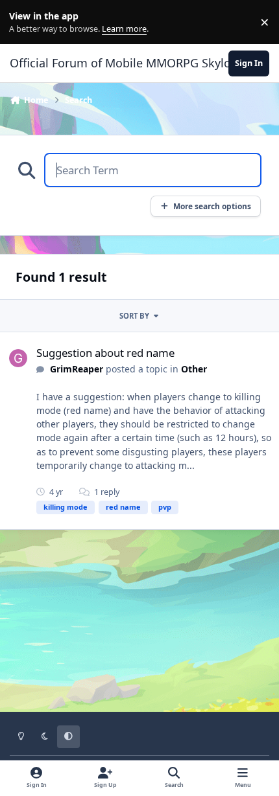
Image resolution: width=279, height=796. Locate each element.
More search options (212, 206)
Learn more (25, 22)
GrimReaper (76, 369)
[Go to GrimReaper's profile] (18, 358)
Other (194, 369)
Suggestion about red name (105, 352)
